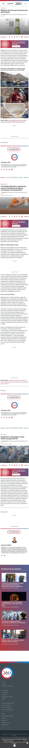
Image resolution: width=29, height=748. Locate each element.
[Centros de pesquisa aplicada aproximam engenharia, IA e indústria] (14, 615)
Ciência (4, 698)
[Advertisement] (14, 130)
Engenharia (5, 690)
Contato (4, 718)
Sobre (3, 714)
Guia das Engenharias (8, 703)
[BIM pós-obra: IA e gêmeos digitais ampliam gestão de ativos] (14, 634)
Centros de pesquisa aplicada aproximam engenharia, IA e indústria (13, 621)
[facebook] (9, 37)
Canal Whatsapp (6, 705)
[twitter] (12, 37)
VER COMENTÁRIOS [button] (14, 149)
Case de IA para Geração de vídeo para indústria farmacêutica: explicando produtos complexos (12, 585)
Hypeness (5, 142)
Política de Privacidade (18, 740)
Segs (4, 390)
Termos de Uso (6, 722)
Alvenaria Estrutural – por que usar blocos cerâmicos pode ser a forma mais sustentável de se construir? (14, 382)
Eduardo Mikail (6, 545)
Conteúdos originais (7, 686)
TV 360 (3, 681)
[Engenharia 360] (14, 3)
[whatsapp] (14, 37)
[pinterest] (22, 37)
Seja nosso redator (7, 709)
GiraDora (20, 53)
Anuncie (4, 720)
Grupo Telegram (6, 707)
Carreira (4, 694)
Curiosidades (3, 8)
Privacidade (5, 724)
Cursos (4, 683)
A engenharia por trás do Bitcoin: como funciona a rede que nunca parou (12, 603)
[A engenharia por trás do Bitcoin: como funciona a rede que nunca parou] (14, 596)
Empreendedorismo (7, 696)
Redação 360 (5, 162)
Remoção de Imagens (7, 716)
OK (14, 745)
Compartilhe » (4, 37)
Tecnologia (5, 692)
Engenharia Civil (4, 184)
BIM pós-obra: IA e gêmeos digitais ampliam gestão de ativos (13, 640)
